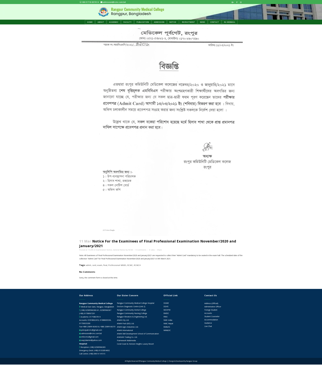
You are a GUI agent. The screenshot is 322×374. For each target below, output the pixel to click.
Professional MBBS (117, 265)
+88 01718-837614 (90, 2)
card (94, 265)
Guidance (208, 323)
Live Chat (208, 326)
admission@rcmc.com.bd (114, 2)
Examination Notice (104, 250)
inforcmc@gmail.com (89, 337)
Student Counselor (211, 316)
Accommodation (211, 319)
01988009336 (105, 320)
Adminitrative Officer (212, 306)
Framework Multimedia (126, 340)
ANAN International (125, 330)
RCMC (130, 250)
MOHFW (167, 310)
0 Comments (141, 250)
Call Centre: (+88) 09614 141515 (92, 353)
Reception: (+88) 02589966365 (93, 347)
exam (99, 265)
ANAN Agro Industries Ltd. (127, 327)
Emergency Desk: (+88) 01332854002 (94, 350)
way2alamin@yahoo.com (91, 340)
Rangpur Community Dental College (131, 310)
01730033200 (84, 323)
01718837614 (94, 317)
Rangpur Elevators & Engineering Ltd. (132, 316)
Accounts (208, 313)
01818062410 (93, 320)
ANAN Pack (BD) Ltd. (125, 323)
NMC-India (168, 320)
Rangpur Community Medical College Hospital (135, 303)
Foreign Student (210, 310)
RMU (166, 316)
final (105, 265)
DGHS (166, 306)
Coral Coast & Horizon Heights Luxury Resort (135, 344)
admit (88, 265)
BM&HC (167, 327)
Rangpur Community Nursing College (132, 313)
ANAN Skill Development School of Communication (138, 333)
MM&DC (167, 330)
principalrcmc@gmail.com (91, 330)
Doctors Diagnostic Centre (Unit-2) (131, 306)
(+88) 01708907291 (87, 313)
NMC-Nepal (168, 323)
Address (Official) (211, 303)
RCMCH (137, 265)
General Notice (119, 250)
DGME (166, 303)
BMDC (166, 313)
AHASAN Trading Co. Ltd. (127, 337)
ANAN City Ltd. (123, 320)
